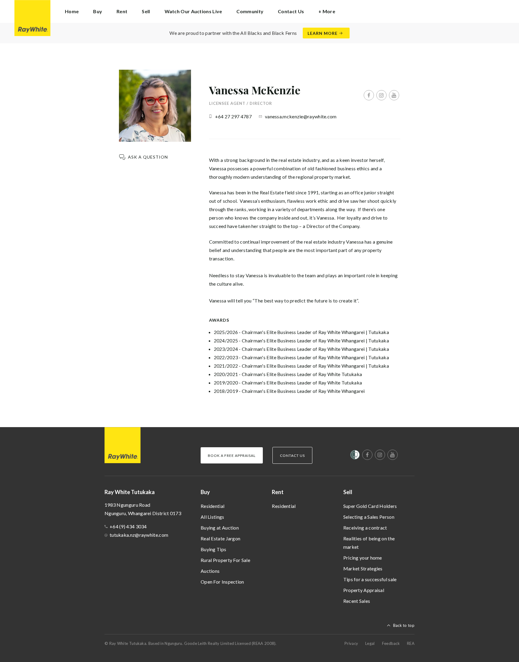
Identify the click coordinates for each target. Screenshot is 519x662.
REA (410, 643)
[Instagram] (381, 95)
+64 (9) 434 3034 (128, 526)
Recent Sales (356, 601)
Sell (347, 492)
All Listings (212, 517)
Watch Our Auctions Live (193, 11)
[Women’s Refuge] (355, 455)
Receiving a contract (365, 527)
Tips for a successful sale (370, 579)
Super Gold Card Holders (370, 506)
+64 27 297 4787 (233, 116)
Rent (278, 492)
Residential (212, 506)
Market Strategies (363, 568)
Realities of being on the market (369, 543)
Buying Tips (213, 549)
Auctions (210, 571)
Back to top (403, 625)
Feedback (391, 643)
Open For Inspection (222, 582)
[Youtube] (394, 95)
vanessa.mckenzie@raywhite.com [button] (301, 116)
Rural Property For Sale (225, 560)
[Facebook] (369, 95)
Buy (205, 492)
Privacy (351, 643)
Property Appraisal (363, 590)
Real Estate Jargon (220, 538)
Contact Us (291, 11)
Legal (370, 643)
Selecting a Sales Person (368, 517)
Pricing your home (362, 557)
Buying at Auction (220, 527)
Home (72, 11)
